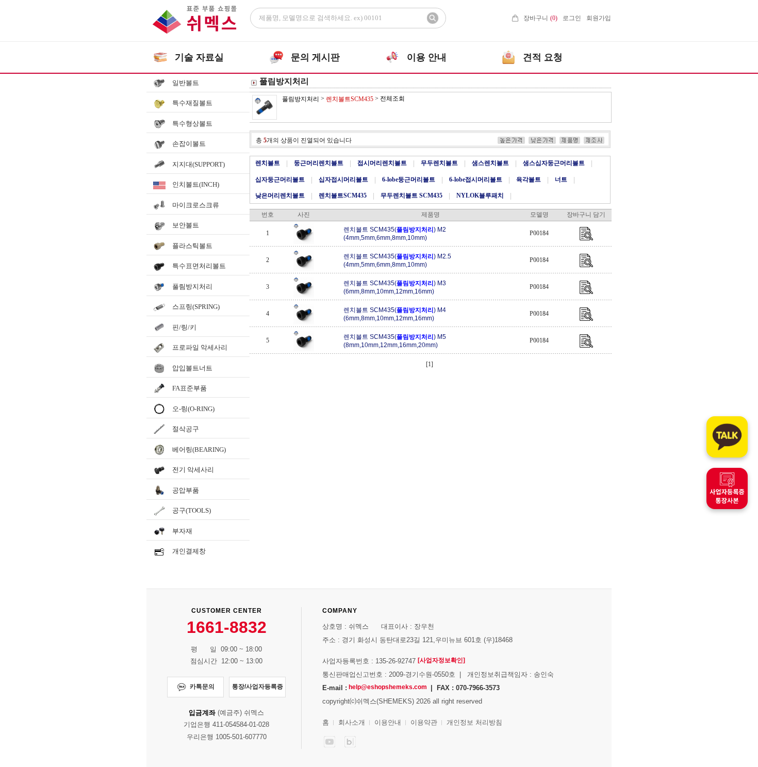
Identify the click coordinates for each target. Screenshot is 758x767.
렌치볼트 (267, 163)
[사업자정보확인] (441, 660)
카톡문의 (202, 686)
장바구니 (540, 18)
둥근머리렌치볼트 (318, 163)
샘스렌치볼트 (490, 163)
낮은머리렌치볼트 (280, 195)
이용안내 (387, 722)
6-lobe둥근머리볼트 (408, 179)
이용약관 (423, 722)
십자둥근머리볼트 (280, 179)
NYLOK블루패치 (480, 195)
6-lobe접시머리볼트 (475, 179)
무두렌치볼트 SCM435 (411, 195)
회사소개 (351, 722)
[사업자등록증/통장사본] (727, 488)
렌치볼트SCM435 (343, 195)
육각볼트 (528, 179)
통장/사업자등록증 (257, 686)
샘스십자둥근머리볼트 (554, 163)
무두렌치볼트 (439, 163)
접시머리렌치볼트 (382, 163)
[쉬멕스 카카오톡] (727, 437)
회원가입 (598, 18)
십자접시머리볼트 (343, 179)
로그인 (572, 18)
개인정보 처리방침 (474, 722)
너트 (561, 179)
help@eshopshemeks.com (388, 687)
